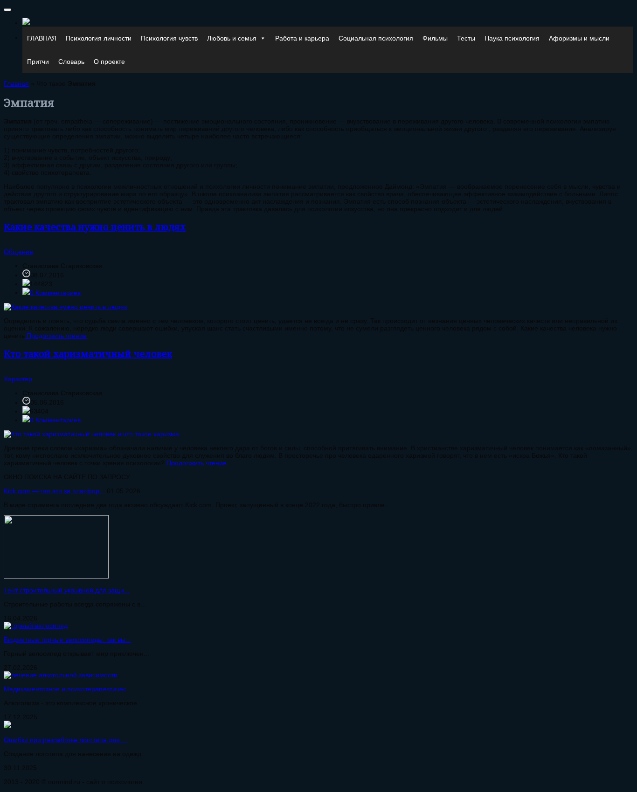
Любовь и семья (231, 38)
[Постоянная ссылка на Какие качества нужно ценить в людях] (65, 306)
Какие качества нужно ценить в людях (95, 226)
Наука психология (512, 38)
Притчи (38, 61)
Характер (18, 379)
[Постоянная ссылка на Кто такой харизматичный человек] (91, 434)
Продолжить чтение (56, 335)
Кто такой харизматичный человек (88, 353)
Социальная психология (376, 38)
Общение (18, 251)
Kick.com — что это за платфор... (54, 491)
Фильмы (435, 38)
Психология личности (99, 38)
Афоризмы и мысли (579, 38)
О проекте (109, 61)
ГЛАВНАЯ (41, 38)
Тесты (466, 38)
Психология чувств (169, 38)
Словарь (71, 61)
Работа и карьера (302, 38)
